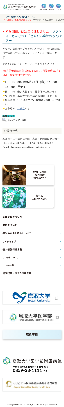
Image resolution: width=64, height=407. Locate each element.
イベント (33, 17)
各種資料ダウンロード (14, 217)
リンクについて (10, 257)
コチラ (21, 108)
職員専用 (32, 334)
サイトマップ (9, 241)
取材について (9, 225)
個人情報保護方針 (12, 249)
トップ (6, 17)
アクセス (51, 9)
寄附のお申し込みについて (16, 233)
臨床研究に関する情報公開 (17, 273)
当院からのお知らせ (19, 17)
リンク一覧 (8, 265)
